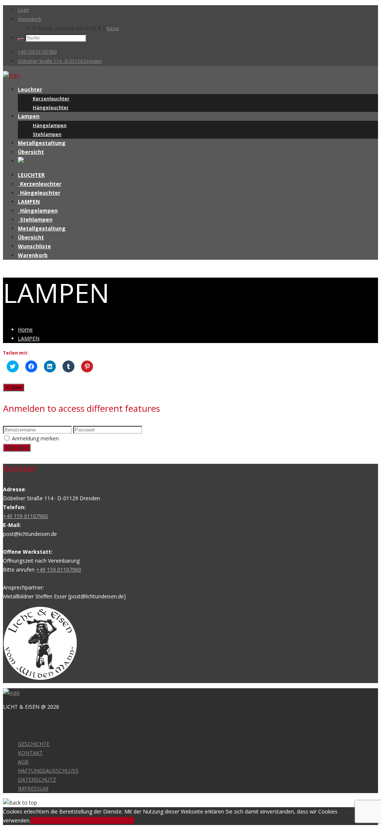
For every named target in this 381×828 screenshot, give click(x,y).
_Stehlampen (35, 219)
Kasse (113, 28)
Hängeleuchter (51, 107)
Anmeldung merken (35, 438)
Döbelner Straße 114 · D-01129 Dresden (60, 61)
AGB (23, 761)
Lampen (28, 116)
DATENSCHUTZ (37, 779)
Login (23, 10)
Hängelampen (50, 125)
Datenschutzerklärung (107, 820)
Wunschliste (34, 246)
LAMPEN (29, 201)
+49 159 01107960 (37, 52)
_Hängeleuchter (39, 192)
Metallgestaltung (41, 142)
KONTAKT (30, 752)
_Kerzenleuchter (39, 183)
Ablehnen (70, 820)
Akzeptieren (45, 820)
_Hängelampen (38, 210)
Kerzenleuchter (51, 98)
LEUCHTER (31, 174)
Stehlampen (47, 134)
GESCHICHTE (33, 743)
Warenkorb (30, 19)
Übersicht (31, 151)
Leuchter (30, 89)
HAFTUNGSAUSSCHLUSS (48, 770)
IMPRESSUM (33, 788)
